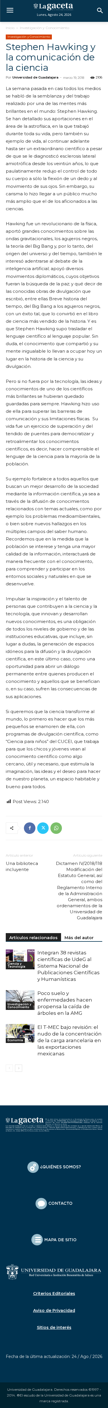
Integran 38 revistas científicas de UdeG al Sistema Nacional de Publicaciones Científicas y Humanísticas (68, 966)
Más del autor (79, 937)
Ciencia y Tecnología (16, 965)
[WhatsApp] (56, 828)
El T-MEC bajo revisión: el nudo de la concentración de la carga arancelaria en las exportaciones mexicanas (69, 1040)
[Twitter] (43, 828)
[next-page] (18, 1068)
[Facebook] (29, 828)
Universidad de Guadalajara (35, 77)
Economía (15, 1040)
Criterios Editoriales (54, 1293)
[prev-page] (9, 1068)
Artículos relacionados (33, 937)
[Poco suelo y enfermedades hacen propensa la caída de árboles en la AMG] (20, 1000)
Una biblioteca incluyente (22, 866)
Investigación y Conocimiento (44, 28)
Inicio (10, 28)
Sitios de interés (54, 1327)
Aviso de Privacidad (54, 1310)
